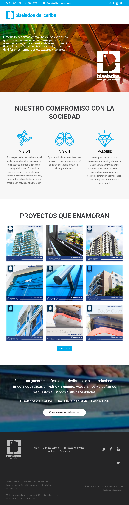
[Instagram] (110, 3)
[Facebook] (113, 3)
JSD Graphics (28, 498)
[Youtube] (117, 3)
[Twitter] (121, 3)
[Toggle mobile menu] (121, 15)
